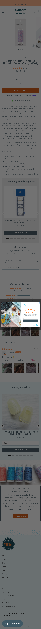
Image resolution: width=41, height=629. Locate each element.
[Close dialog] (39, 303)
